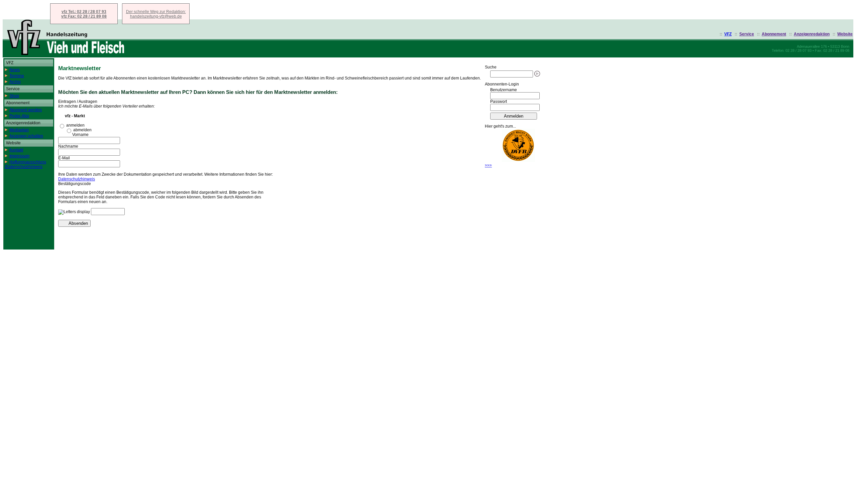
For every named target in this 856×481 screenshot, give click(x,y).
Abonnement (774, 34)
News (14, 69)
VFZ (728, 34)
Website (845, 34)
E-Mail (64, 158)
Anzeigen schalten (26, 136)
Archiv (15, 81)
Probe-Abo (19, 116)
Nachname (68, 146)
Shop (14, 96)
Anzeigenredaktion (812, 34)
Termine (16, 75)
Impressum (19, 156)
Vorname (80, 134)
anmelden (75, 125)
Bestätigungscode (74, 183)
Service (746, 34)
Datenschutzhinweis (76, 179)
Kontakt (16, 150)
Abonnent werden (25, 110)
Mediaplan (19, 130)
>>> (488, 165)
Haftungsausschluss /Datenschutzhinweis (25, 164)
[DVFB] (518, 160)
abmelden (82, 130)
